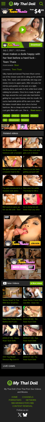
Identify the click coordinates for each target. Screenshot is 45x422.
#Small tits (25, 120)
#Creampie (25, 115)
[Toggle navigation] (3, 4)
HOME (15, 397)
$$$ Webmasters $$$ (22, 403)
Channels (27, 397)
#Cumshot (34, 115)
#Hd (5, 120)
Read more (35, 110)
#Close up (15, 115)
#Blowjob (6, 115)
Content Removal (22, 406)
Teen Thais (17, 69)
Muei (16, 65)
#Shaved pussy (14, 120)
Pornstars (15, 400)
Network (31, 400)
